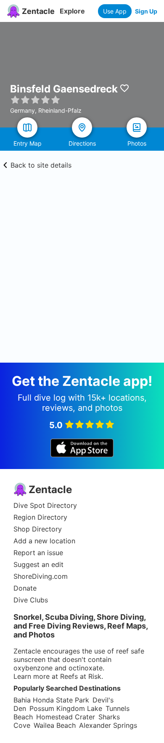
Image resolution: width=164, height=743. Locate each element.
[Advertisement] (82, 276)
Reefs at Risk (80, 676)
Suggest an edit (38, 564)
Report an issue (38, 552)
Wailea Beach (55, 725)
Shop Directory (37, 529)
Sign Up (146, 11)
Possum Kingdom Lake (65, 708)
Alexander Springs (108, 725)
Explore (72, 11)
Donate (25, 588)
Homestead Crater (65, 717)
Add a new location (44, 541)
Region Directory (40, 517)
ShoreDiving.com (40, 576)
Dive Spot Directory (45, 505)
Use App (115, 11)
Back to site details (41, 165)
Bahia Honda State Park (51, 700)
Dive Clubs (30, 600)
